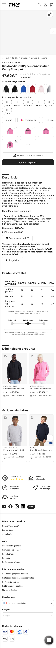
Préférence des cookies (12, 586)
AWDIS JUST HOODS (12, 62)
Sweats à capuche (39, 58)
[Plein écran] (50, 14)
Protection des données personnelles (18, 578)
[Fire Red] (32, 89)
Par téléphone (8, 554)
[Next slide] (50, 438)
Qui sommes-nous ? (10, 526)
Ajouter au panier (28, 162)
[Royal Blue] (23, 89)
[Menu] (5, 5)
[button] (48, 640)
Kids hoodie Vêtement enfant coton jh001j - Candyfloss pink (25, 245)
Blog (31, 507)
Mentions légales (9, 590)
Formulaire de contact (11, 550)
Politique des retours (11, 562)
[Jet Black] (6, 89)
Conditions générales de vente (15, 574)
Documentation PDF (19, 238)
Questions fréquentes (11, 546)
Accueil (5, 58)
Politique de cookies (10, 582)
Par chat (6, 558)
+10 (28, 144)
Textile (15, 58)
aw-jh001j (19, 232)
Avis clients (7, 534)
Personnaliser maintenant (30, 155)
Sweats (24, 58)
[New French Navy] (50, 89)
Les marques (7, 530)
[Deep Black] (15, 89)
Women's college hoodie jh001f (35, 249)
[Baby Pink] (41, 89)
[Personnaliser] (12, 356)
